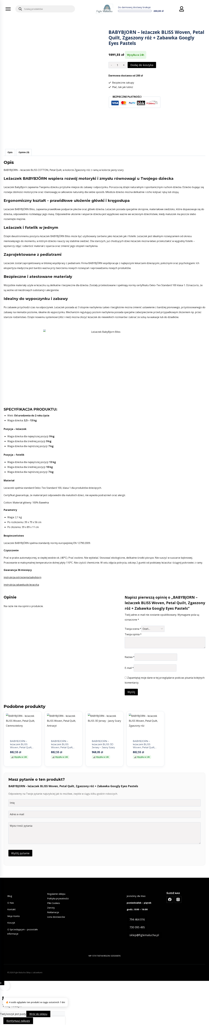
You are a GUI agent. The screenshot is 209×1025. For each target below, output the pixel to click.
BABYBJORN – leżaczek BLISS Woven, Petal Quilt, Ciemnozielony (21, 746)
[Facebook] (169, 899)
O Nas (10, 902)
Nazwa (129, 657)
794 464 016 (137, 919)
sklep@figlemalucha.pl (144, 935)
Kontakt (11, 909)
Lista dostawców (56, 916)
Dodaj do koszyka (141, 65)
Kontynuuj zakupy (18, 1021)
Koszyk (11, 922)
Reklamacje (53, 912)
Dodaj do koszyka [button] (22, 765)
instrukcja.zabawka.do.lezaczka (21, 584)
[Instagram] (178, 899)
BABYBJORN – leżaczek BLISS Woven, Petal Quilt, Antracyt (62, 746)
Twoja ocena (133, 629)
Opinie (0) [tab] (24, 152)
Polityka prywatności (58, 898)
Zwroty (51, 907)
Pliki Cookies (53, 903)
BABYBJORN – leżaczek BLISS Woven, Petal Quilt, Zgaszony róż (144, 746)
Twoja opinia (133, 634)
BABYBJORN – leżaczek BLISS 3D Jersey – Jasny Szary (103, 744)
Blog (9, 895)
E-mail (129, 668)
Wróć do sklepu (38, 1014)
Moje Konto (13, 916)
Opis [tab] (10, 152)
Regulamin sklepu (56, 893)
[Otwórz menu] (8, 8)
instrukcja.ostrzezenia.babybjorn (22, 577)
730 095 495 (137, 927)
